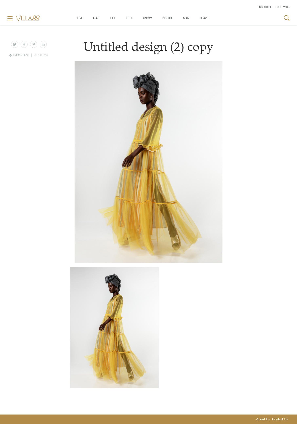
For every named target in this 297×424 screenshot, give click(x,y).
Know (147, 18)
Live (80, 18)
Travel (204, 18)
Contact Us (280, 419)
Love (96, 18)
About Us (263, 419)
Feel (129, 18)
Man (186, 18)
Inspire (167, 18)
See (113, 18)
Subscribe (265, 6)
